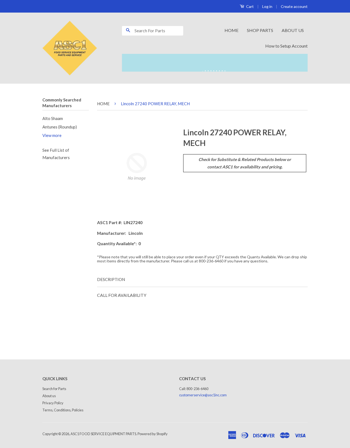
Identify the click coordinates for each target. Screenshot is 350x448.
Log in (267, 6)
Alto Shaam (52, 118)
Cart (249, 6)
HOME (231, 30)
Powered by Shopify (153, 434)
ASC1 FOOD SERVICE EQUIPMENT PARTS (103, 434)
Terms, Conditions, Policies (62, 410)
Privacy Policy (52, 403)
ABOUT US (293, 30)
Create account (294, 6)
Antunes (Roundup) (59, 126)
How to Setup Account (286, 45)
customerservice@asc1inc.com (203, 395)
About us (49, 396)
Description (111, 279)
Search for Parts (54, 388)
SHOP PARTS (260, 30)
